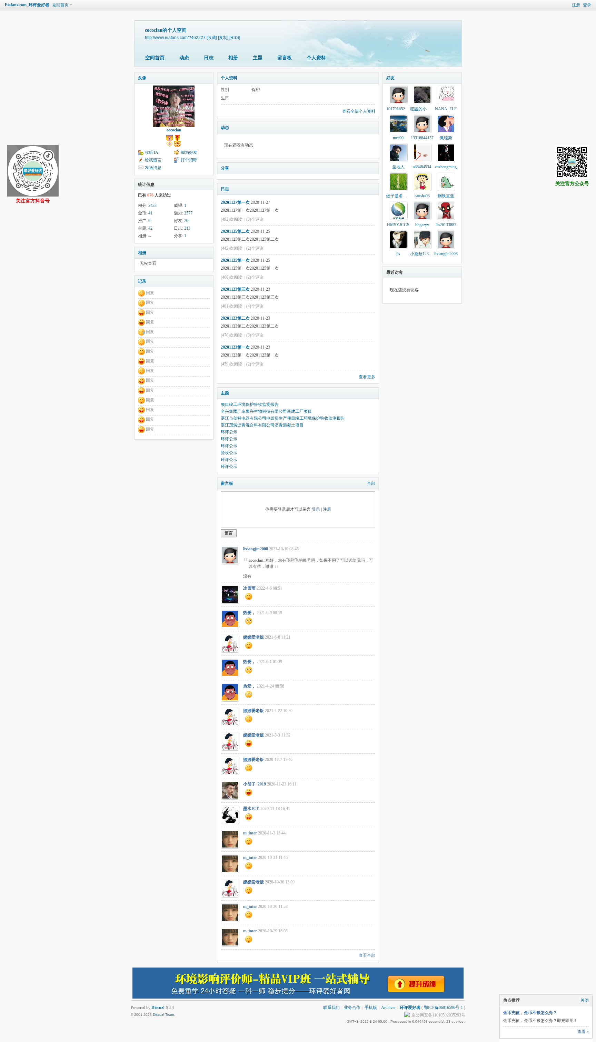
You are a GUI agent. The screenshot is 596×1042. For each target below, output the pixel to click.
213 (187, 228)
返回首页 (60, 4)
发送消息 (153, 167)
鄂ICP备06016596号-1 (443, 1007)
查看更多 (367, 376)
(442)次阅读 (231, 248)
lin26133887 (446, 224)
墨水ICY (251, 808)
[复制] (223, 37)
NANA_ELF (446, 109)
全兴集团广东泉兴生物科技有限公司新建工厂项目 (266, 411)
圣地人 (398, 166)
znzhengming (446, 166)
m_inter (250, 833)
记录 (142, 281)
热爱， (249, 612)
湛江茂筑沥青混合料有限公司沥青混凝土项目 (262, 425)
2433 (152, 205)
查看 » (583, 1031)
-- (149, 235)
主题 (257, 57)
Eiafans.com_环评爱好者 (27, 4)
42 (150, 228)
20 (186, 220)
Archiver (388, 1007)
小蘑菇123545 (422, 253)
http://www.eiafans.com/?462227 (175, 37)
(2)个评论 (255, 248)
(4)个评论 (255, 306)
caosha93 (422, 195)
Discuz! (158, 1007)
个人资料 (316, 57)
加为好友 (189, 152)
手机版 (371, 1007)
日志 (208, 57)
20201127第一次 (235, 202)
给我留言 (153, 160)
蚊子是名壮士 (398, 195)
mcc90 (398, 138)
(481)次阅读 (231, 306)
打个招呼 (189, 160)
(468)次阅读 (231, 277)
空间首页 (155, 57)
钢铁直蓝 (446, 195)
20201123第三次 (235, 289)
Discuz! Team (163, 1014)
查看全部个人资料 (358, 111)
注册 (576, 4)
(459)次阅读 (231, 364)
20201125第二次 (235, 231)
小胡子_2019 (254, 784)
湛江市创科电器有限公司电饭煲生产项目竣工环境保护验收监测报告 (283, 418)
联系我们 (331, 1007)
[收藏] (212, 37)
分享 (225, 168)
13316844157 (422, 138)
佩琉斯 (446, 138)
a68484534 (422, 166)
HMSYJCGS (398, 224)
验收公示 (229, 452)
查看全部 (367, 955)
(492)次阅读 (231, 219)
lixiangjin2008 (255, 549)
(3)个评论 (255, 219)
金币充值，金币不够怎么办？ (530, 1012)
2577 (188, 213)
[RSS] (234, 37)
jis (398, 253)
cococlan (174, 130)
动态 (184, 57)
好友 (390, 78)
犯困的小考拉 (422, 109)
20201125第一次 (235, 260)
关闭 (584, 1000)
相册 (233, 57)
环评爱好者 (410, 1007)
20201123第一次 (235, 347)
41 (150, 213)
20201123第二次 (235, 318)
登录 (587, 4)
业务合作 (352, 1007)
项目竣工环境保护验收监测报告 (250, 404)
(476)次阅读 (231, 335)
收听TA (151, 152)
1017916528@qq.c (402, 109)
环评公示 (229, 432)
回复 (150, 292)
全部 (371, 483)
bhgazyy (422, 224)
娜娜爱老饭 (253, 637)
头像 (142, 78)
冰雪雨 (249, 588)
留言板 (284, 57)
